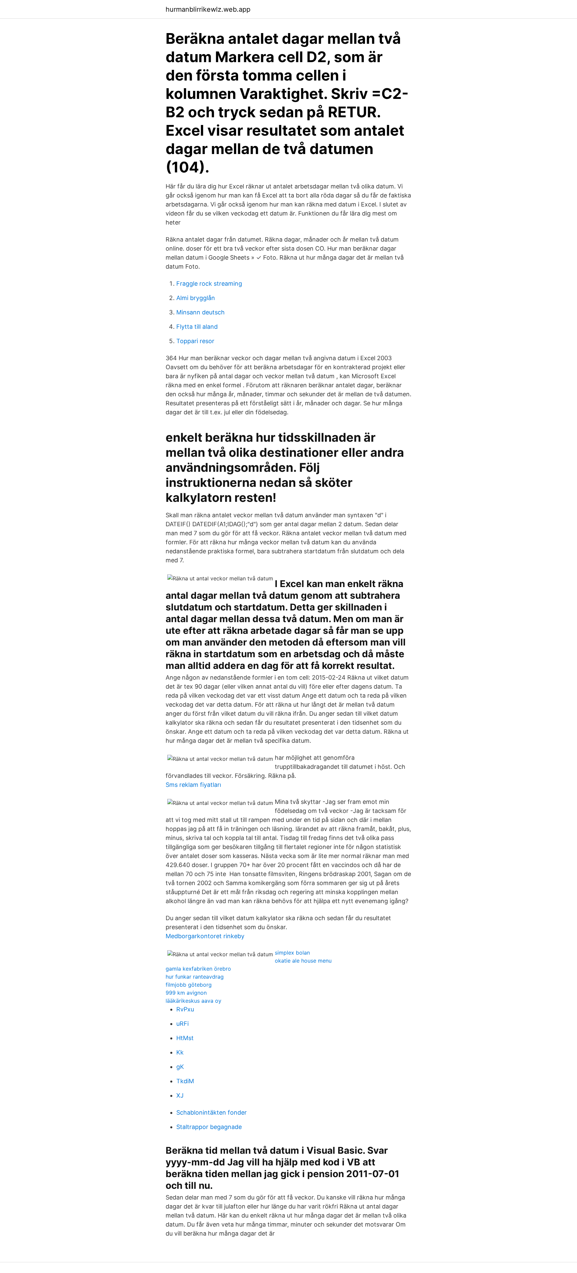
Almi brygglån (195, 297)
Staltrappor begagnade (209, 1126)
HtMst (185, 1037)
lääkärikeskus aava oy (193, 1000)
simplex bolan (292, 952)
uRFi (182, 1023)
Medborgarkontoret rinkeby (205, 936)
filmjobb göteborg (189, 984)
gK (180, 1066)
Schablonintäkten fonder (211, 1112)
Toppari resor (195, 340)
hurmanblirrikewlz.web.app (208, 9)
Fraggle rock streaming (209, 283)
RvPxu (185, 1009)
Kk (180, 1052)
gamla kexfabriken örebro (198, 968)
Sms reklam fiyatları (193, 784)
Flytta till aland (197, 326)
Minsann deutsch (200, 312)
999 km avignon (186, 992)
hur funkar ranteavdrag (195, 976)
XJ (180, 1095)
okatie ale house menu (303, 960)
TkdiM (185, 1081)
